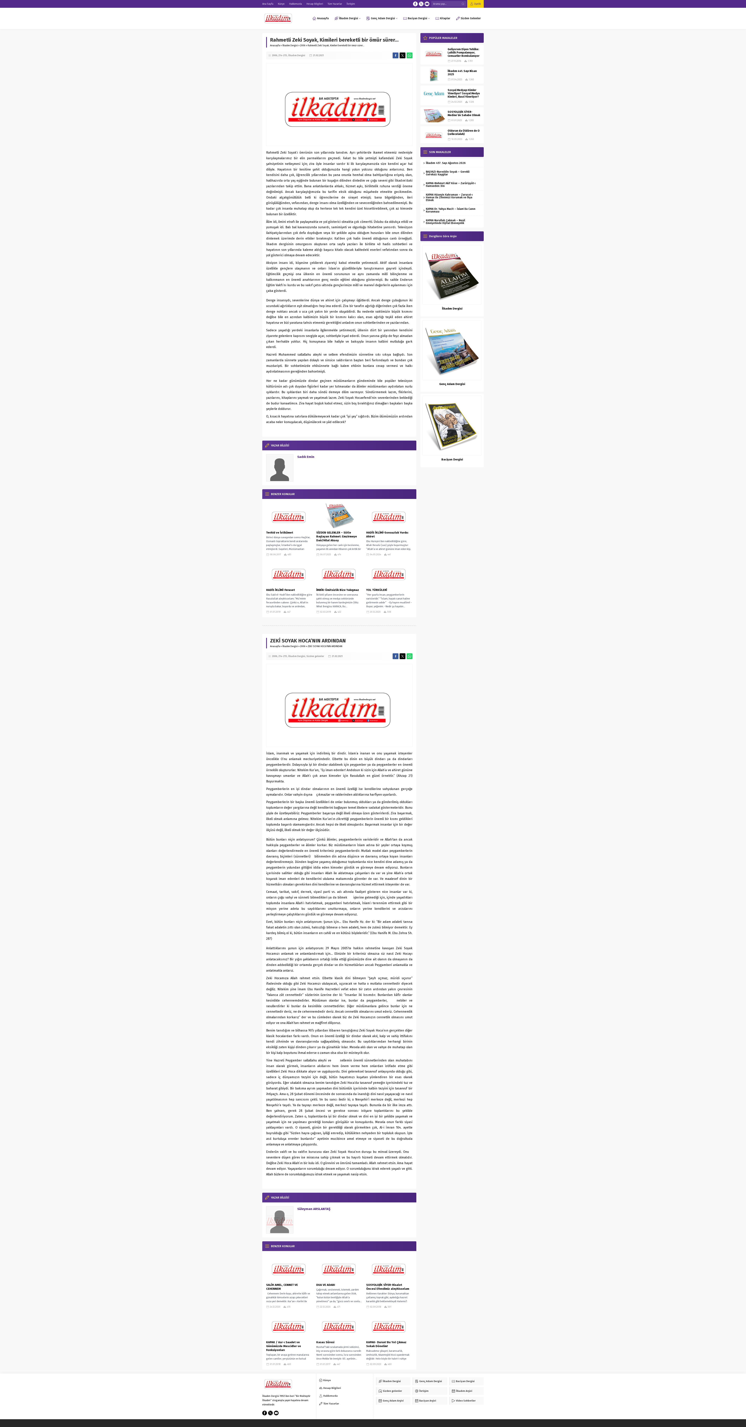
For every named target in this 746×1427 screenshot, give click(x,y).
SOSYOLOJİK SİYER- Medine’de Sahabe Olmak (464, 113)
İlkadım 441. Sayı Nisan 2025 (462, 72)
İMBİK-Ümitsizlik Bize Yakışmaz (337, 590)
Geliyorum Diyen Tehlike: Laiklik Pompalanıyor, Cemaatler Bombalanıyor (463, 53)
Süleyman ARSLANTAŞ (313, 1209)
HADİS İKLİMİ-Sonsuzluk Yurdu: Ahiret (387, 534)
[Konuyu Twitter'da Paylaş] (402, 55)
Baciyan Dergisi (452, 459)
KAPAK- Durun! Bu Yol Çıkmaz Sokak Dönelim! (386, 1344)
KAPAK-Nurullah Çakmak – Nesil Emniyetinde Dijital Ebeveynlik (445, 222)
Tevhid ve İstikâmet (279, 532)
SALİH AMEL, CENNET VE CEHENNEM (282, 1287)
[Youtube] (427, 4)
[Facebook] (415, 4)
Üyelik (477, 3)
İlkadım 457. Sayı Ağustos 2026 (445, 163)
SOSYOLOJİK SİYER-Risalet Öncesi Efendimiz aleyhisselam (387, 1287)
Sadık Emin (305, 457)
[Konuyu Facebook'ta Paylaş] (395, 55)
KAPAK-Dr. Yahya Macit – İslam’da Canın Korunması (450, 210)
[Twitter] (421, 4)
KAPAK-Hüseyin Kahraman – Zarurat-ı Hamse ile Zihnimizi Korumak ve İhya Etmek (449, 197)
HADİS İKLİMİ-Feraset (280, 590)
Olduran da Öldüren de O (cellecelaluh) (464, 132)
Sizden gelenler (315, 656)
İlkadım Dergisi (290, 45)
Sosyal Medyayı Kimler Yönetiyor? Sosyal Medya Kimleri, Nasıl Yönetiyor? (464, 93)
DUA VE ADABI (325, 1285)
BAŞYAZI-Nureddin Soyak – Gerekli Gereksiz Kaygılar (448, 173)
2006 (302, 45)
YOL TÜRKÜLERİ (376, 590)
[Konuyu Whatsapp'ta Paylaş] (409, 55)
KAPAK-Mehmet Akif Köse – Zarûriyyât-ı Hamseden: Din (451, 185)
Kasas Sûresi (325, 1342)
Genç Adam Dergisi (452, 384)
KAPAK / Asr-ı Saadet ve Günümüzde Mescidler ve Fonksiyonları (283, 1346)
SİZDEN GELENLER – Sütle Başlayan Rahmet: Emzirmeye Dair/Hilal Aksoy (336, 536)
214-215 (282, 55)
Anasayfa (275, 45)
